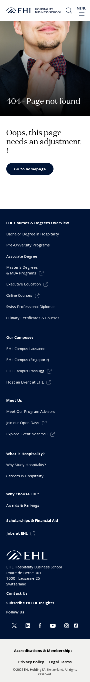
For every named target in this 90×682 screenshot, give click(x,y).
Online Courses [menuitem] (19, 295)
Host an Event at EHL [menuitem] (25, 382)
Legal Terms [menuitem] (60, 661)
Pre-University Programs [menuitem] (28, 244)
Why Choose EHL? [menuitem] (22, 493)
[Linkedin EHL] (28, 625)
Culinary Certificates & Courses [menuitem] (33, 317)
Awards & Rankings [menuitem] (22, 505)
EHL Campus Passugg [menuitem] (25, 370)
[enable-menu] (81, 14)
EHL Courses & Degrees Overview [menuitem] (37, 222)
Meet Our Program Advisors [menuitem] (30, 411)
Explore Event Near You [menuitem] (27, 433)
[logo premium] (33, 11)
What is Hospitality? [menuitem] (25, 453)
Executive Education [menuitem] (23, 283)
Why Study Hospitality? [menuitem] (26, 464)
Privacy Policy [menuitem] (31, 661)
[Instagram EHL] (66, 625)
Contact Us (17, 593)
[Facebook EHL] (40, 625)
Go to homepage (30, 168)
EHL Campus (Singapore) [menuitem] (27, 359)
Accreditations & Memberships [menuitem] (43, 650)
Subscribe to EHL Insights (30, 602)
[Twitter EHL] (14, 625)
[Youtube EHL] (53, 625)
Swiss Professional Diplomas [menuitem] (31, 306)
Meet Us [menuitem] (14, 400)
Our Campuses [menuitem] (20, 337)
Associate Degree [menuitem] (21, 256)
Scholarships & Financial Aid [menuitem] (32, 520)
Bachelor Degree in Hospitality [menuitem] (32, 233)
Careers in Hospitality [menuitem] (25, 475)
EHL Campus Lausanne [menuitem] (26, 348)
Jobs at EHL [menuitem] (17, 533)
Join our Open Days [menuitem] (22, 422)
